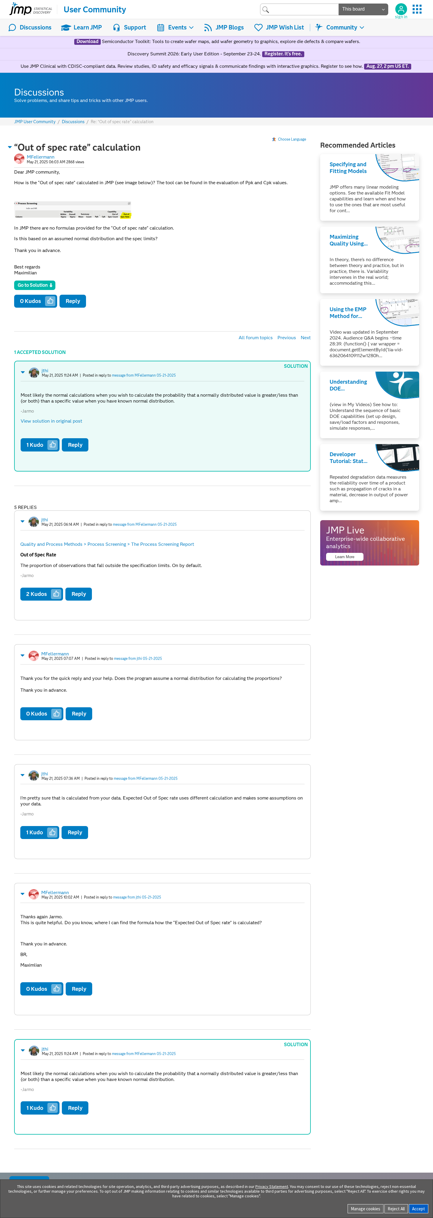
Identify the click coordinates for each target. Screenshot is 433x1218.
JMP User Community (35, 121)
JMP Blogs (230, 27)
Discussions (36, 27)
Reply (73, 301)
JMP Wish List (285, 27)
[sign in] (401, 9)
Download (87, 41)
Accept (418, 1209)
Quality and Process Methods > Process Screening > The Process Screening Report (107, 544)
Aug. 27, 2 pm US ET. (387, 66)
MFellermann (40, 157)
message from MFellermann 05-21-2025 (144, 375)
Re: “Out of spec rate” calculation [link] (122, 121)
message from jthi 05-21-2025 (138, 658)
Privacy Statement (271, 1186)
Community (341, 27)
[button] (10, 147)
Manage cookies (365, 1209)
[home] (30, 9)
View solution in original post (51, 421)
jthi (45, 370)
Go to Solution (33, 285)
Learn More (344, 557)
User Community (95, 9)
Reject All (396, 1209)
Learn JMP (88, 27)
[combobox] (299, 9)
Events (177, 27)
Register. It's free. (283, 54)
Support (135, 27)
